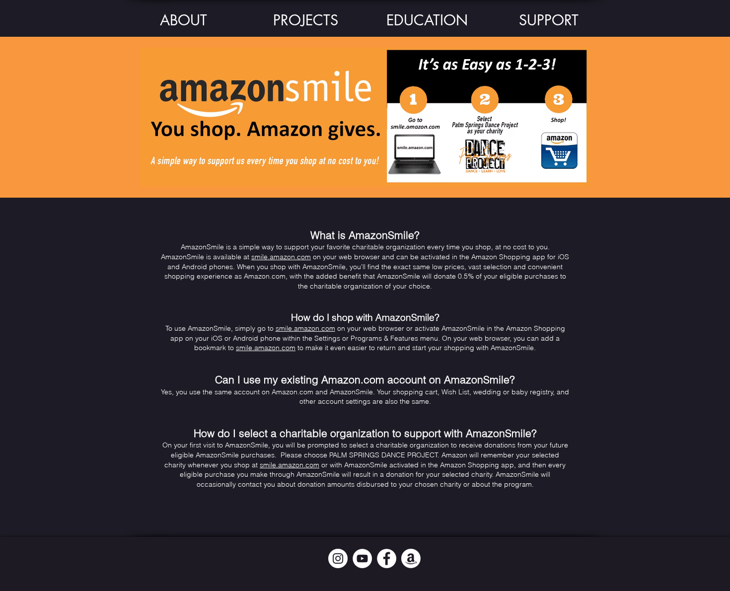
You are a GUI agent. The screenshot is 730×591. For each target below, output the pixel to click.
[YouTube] (362, 558)
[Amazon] (411, 558)
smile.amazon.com (281, 256)
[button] (183, 20)
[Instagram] (338, 558)
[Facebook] (386, 558)
